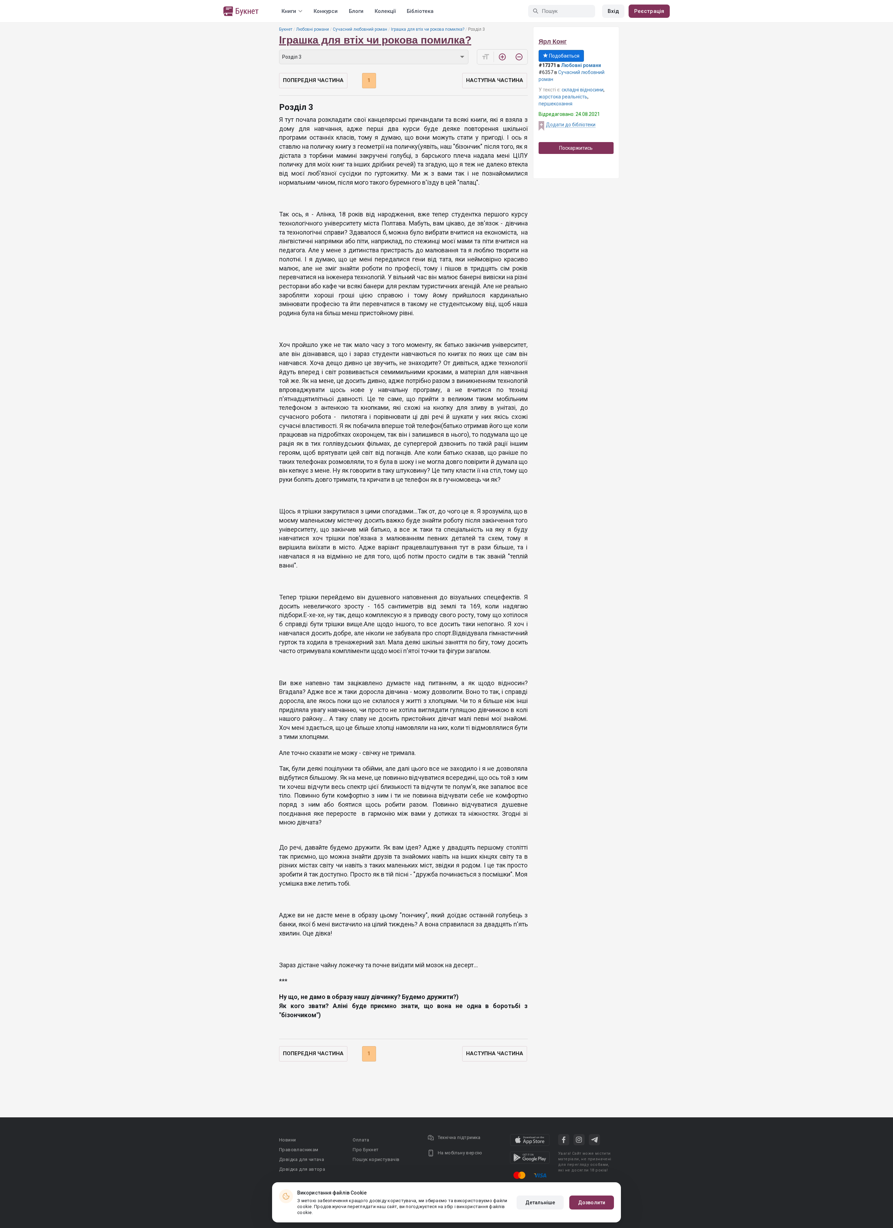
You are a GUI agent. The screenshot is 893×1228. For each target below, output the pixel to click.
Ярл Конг (553, 41)
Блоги (356, 11)
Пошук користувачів (376, 1159)
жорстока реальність (563, 96)
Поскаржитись (576, 148)
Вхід (613, 11)
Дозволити (591, 1202)
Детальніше (540, 1202)
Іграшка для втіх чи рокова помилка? (427, 29)
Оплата (361, 1139)
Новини (287, 1139)
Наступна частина (494, 80)
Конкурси (326, 11)
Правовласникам (298, 1149)
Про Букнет (365, 1149)
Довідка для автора (302, 1169)
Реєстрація (649, 11)
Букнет (285, 29)
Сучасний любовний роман (360, 29)
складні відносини (582, 90)
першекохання (555, 103)
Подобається (563, 56)
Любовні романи (312, 29)
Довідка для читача (301, 1159)
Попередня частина (313, 80)
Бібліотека (420, 11)
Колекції (385, 11)
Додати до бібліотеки (570, 124)
